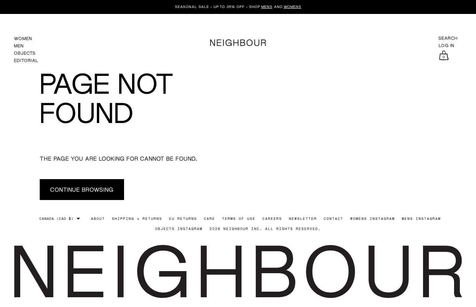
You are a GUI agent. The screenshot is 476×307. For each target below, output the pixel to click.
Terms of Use (238, 218)
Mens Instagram (421, 218)
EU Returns (183, 218)
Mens (266, 7)
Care (209, 218)
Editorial (26, 60)
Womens (292, 7)
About (98, 218)
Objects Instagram (178, 229)
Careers (272, 218)
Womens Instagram (372, 218)
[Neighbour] (238, 41)
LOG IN (446, 46)
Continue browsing (82, 189)
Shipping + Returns (137, 218)
